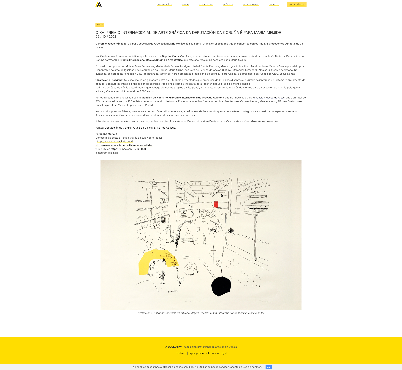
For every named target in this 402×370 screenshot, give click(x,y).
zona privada (296, 4)
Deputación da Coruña (175, 56)
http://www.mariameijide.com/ (115, 141)
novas (185, 4)
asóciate (228, 4)
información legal (216, 353)
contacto (274, 4)
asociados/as (251, 4)
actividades (206, 4)
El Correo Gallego (164, 127)
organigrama (196, 353)
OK (268, 367)
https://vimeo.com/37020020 (128, 149)
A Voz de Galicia (143, 127)
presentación (164, 4)
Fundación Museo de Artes (269, 97)
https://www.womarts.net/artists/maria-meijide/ (124, 145)
